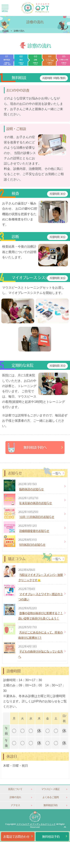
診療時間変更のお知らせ (34, 531)
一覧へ (57, 473)
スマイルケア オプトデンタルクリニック (36, 824)
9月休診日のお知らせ (32, 544)
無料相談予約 (51, 805)
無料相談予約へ (35, 447)
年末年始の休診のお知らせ (35, 503)
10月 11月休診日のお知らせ (36, 517)
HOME (5, 31)
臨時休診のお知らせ (31, 489)
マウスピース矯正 (50, 789)
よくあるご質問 (50, 797)
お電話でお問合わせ (16, 836)
